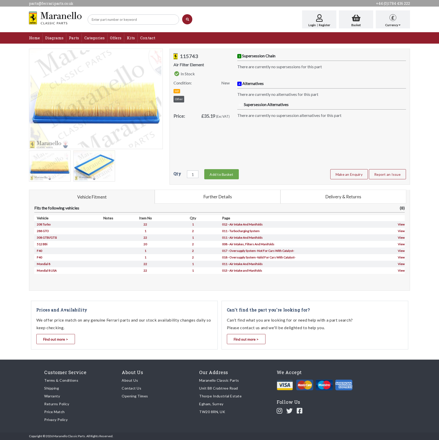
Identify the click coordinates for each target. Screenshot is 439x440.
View (401, 224)
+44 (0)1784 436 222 (393, 3)
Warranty (52, 396)
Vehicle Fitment (92, 197)
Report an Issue (387, 174)
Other (179, 99)
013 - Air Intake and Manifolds (242, 270)
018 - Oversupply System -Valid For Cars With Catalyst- (258, 257)
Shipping (51, 388)
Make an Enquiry (349, 174)
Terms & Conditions (61, 380)
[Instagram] (280, 410)
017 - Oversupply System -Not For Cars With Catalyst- (258, 251)
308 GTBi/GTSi (47, 237)
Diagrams (54, 37)
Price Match (54, 412)
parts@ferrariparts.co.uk (51, 3)
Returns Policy (56, 404)
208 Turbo (44, 224)
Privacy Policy (56, 419)
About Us (130, 380)
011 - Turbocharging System (241, 231)
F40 (39, 251)
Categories (94, 37)
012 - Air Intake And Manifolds (242, 224)
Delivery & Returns (343, 196)
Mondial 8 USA (47, 270)
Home (34, 37)
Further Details (217, 196)
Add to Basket (221, 174)
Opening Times (135, 396)
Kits (131, 37)
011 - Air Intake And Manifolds (242, 237)
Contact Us (131, 388)
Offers (115, 37)
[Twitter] (289, 410)
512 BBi (42, 244)
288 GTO (43, 231)
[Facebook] (300, 410)
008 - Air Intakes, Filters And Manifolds (248, 244)
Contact (147, 37)
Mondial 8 (43, 264)
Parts (74, 37)
